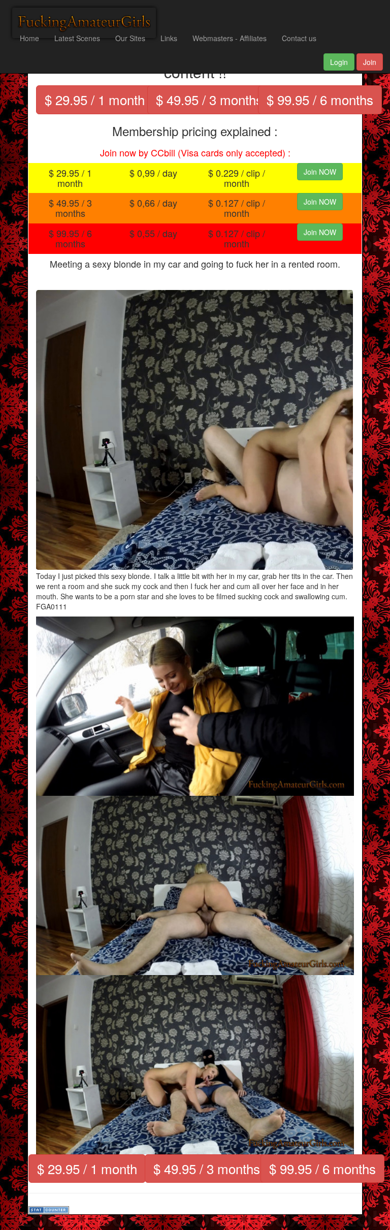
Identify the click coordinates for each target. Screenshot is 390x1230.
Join (369, 62)
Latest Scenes (77, 38)
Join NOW (320, 172)
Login (339, 62)
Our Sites (130, 38)
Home (29, 38)
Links (168, 38)
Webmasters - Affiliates (229, 38)
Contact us (299, 38)
